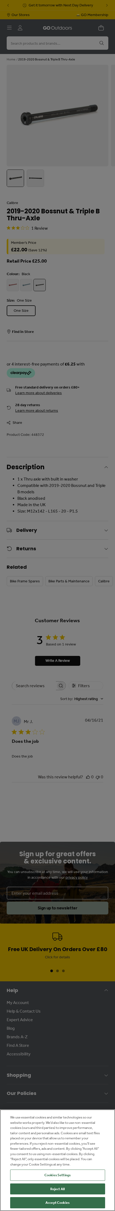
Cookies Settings (57, 1175)
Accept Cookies (57, 1203)
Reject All (57, 1189)
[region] (57, 1160)
